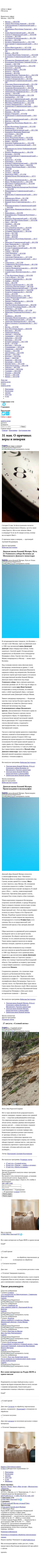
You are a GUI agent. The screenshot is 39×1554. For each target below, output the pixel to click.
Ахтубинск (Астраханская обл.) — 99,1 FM (20, 38)
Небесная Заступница (9, 547)
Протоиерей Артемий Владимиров (19, 1153)
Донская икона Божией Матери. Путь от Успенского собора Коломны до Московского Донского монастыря (20, 768)
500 (3, 1183)
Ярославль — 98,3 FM (13, 330)
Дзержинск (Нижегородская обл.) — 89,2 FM (21, 90)
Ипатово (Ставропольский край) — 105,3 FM (21, 119)
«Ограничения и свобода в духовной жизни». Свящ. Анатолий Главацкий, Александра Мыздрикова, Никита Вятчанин (19, 1346)
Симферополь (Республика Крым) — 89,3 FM (21, 264)
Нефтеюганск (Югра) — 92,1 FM (16, 198)
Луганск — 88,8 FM (12, 172)
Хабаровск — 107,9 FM (13, 308)
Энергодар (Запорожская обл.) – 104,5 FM (20, 321)
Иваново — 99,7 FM (12, 112)
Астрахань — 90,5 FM (13, 36)
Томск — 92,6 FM (11, 294)
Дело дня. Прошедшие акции (17, 1357)
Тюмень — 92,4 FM (12, 299)
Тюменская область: (12, 332)
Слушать (4, 1292)
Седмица (10, 1292)
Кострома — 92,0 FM (12, 154)
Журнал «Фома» (6, 1486)
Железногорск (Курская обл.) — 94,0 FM (19, 101)
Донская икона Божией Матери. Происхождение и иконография (17, 772)
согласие (12, 1269)
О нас (7, 396)
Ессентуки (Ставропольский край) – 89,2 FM (21, 99)
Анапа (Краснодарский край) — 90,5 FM (19, 33)
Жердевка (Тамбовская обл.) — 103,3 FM (19, 102)
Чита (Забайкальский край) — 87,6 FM (18, 319)
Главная (4, 430)
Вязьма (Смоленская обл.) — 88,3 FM (18, 77)
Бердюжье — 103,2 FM (13, 340)
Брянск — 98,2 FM (11, 53)
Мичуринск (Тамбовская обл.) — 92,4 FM (20, 183)
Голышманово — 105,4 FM (14, 347)
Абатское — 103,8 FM (12, 334)
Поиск (23, 426)
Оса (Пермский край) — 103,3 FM (17, 229)
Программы (9, 389)
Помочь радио (7, 1194)
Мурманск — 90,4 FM (13, 185)
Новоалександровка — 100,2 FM (16, 365)
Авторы (8, 393)
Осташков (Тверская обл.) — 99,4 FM (18, 231)
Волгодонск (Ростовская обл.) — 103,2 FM (20, 66)
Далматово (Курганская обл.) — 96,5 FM (19, 88)
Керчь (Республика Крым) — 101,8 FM (19, 137)
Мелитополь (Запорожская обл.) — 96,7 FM (20, 180)
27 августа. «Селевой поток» (16, 1163)
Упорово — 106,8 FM (12, 373)
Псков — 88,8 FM (11, 237)
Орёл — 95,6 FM (11, 226)
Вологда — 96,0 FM (12, 71)
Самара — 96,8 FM (11, 251)
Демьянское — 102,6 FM (13, 349)
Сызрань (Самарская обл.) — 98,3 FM (18, 279)
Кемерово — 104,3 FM (13, 136)
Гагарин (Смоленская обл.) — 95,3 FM (18, 79)
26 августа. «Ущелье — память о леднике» (21, 1165)
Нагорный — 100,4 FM (13, 362)
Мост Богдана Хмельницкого (11, 1333)
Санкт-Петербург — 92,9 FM (15, 253)
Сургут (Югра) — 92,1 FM (14, 277)
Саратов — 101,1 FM (12, 255)
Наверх (3, 1467)
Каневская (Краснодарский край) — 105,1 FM (21, 130)
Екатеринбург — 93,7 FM (14, 97)
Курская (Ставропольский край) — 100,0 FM (21, 163)
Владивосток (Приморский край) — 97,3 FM (21, 60)
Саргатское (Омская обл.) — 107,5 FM (18, 257)
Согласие (12, 1257)
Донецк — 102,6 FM (12, 93)
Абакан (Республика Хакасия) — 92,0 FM (20, 23)
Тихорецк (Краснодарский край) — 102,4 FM (21, 288)
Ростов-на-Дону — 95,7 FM (15, 246)
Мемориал (8, 1481)
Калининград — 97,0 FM (14, 128)
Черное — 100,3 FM (12, 375)
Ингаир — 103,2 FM (12, 354)
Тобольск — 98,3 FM (12, 367)
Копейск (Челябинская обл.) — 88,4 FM (19, 152)
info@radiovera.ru (7, 1496)
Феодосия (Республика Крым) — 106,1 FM (20, 307)
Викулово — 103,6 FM (13, 345)
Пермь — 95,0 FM (11, 235)
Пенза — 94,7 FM (11, 233)
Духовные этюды (8, 1019)
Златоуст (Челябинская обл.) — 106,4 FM (19, 110)
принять (4, 1552)
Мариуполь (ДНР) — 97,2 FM (15, 174)
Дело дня (4, 380)
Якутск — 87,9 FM (11, 327)
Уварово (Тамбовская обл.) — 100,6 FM (19, 301)
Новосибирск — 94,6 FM (14, 213)
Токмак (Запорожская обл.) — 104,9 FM (19, 290)
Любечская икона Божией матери (18, 775)
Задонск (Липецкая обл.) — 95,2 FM (18, 104)
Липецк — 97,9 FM (12, 171)
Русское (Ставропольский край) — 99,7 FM (20, 248)
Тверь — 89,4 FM (11, 283)
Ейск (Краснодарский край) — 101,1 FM (19, 95)
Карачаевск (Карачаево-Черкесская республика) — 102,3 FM (17, 133)
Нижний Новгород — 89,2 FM (16, 200)
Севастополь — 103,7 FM (14, 262)
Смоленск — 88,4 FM (12, 266)
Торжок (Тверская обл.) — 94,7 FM (17, 296)
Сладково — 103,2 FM (13, 371)
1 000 (7, 1183)
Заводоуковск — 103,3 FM (14, 353)
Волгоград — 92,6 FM (13, 68)
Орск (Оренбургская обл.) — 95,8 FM (18, 228)
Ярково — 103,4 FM (12, 376)
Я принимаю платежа (14, 1192)
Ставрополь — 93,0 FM (13, 270)
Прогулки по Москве (14, 1331)
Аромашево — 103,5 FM (13, 336)
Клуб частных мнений (15, 1342)
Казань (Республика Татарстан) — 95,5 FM (20, 126)
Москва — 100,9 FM (12, 22)
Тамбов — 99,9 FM (12, 281)
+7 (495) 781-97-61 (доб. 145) (24, 1496)
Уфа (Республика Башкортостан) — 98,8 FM (20, 305)
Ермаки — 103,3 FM (12, 351)
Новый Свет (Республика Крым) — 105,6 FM (21, 220)
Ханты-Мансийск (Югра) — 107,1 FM (18, 310)
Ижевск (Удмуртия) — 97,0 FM (16, 114)
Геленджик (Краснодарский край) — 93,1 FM (21, 84)
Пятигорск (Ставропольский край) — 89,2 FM (21, 242)
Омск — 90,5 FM (11, 222)
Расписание (9, 391)
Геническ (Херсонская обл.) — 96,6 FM (19, 86)
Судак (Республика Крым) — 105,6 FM (19, 275)
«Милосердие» (32, 1486)
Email (3, 1244)
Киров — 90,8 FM (11, 141)
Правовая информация (9, 1532)
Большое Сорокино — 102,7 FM (16, 342)
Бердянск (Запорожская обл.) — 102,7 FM (20, 42)
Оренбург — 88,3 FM (12, 224)
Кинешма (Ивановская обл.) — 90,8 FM (19, 139)
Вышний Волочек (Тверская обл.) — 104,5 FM (21, 75)
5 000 (11, 1183)
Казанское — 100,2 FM (13, 360)
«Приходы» (5, 1488)
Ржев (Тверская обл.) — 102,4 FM (17, 244)
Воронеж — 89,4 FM (12, 73)
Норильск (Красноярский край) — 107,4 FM (20, 218)
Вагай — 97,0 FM (11, 343)
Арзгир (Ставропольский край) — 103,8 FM (20, 34)
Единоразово (20, 1190)
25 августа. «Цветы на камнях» (17, 1167)
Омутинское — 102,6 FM (14, 369)
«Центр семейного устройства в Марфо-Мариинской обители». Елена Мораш (15, 1321)
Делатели (10, 1318)
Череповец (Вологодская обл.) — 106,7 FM (20, 318)
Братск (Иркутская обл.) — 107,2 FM (18, 47)
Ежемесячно (8, 1190)
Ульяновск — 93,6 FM (13, 303)
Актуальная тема (25, 430)
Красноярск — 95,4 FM (13, 161)
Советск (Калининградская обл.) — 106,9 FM (21, 268)
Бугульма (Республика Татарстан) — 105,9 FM (21, 55)
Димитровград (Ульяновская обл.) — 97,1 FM (21, 91)
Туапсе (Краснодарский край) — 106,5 (18, 297)
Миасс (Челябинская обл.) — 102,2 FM (18, 182)
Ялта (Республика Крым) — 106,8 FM (18, 329)
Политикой (7, 1260)
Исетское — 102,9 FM (12, 356)
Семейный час (12, 1305)
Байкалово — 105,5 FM (13, 338)
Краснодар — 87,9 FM (13, 159)
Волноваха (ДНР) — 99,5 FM (15, 69)
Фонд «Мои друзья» (20, 1486)
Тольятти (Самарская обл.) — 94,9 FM (18, 292)
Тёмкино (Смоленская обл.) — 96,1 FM (19, 285)
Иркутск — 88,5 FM (12, 121)
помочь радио (6, 382)
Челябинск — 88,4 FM (13, 316)
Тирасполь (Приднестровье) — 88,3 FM (19, 286)
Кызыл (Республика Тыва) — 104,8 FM (19, 165)
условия (16, 1192)
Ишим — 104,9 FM (12, 358)
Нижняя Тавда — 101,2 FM (14, 364)
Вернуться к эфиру (7, 16)
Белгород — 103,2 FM (13, 40)
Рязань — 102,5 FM (12, 250)
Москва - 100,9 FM (7, 18)
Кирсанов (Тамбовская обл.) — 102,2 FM (19, 143)
